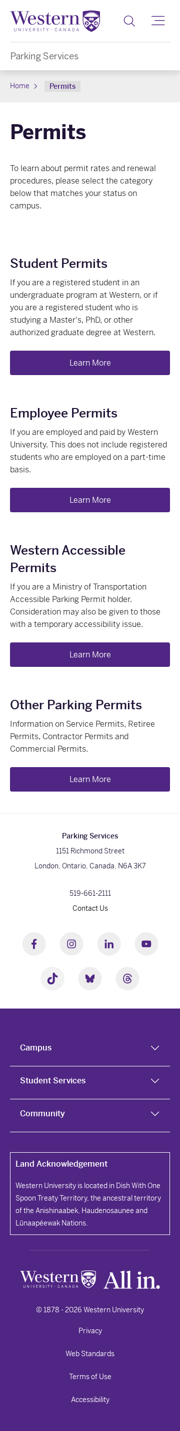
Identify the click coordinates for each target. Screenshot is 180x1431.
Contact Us (90, 908)
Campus (36, 1047)
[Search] (129, 21)
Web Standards (90, 1353)
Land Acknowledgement (62, 1164)
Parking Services (44, 56)
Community (42, 1113)
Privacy (90, 1330)
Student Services (53, 1080)
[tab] (90, 1049)
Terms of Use (90, 1376)
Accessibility (90, 1399)
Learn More (90, 363)
